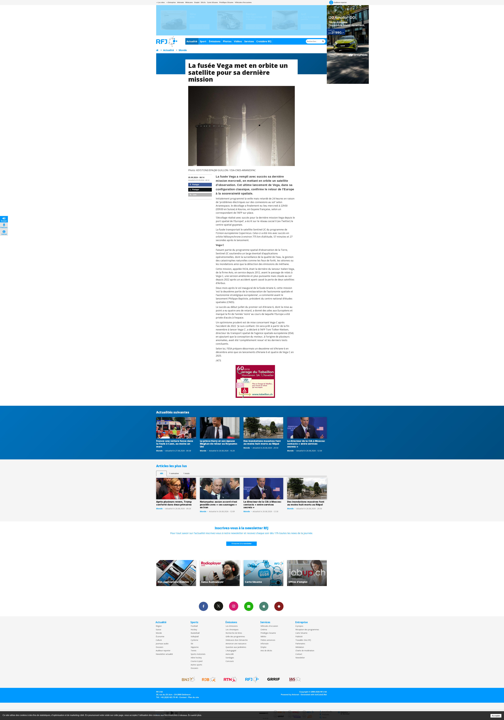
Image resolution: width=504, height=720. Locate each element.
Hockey (194, 630)
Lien (194, 195)
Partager (195, 185)
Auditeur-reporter (340, 2)
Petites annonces (268, 640)
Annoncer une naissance (236, 644)
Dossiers (159, 647)
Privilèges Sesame (268, 633)
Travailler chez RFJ (303, 640)
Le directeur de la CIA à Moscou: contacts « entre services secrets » (306, 443)
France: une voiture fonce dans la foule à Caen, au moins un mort (174, 443)
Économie (160, 636)
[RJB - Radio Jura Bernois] (209, 679)
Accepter (496, 716)
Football (194, 626)
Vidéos (238, 41)
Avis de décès (266, 651)
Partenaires (300, 644)
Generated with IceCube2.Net (314, 694)
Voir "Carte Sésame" (176, 573)
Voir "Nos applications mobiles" (263, 573)
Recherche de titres (234, 633)
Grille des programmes (235, 636)
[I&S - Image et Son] (295, 679)
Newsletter (300, 658)
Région (159, 626)
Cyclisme (194, 640)
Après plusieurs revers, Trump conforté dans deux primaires (174, 503)
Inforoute (180, 2)
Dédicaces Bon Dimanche (237, 640)
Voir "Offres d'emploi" (220, 573)
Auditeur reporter (163, 651)
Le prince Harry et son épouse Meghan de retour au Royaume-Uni (219, 443)
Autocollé (230, 654)
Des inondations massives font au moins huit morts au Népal (262, 442)
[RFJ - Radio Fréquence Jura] (252, 679)
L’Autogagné (231, 651)
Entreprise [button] (171, 2)
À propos (299, 626)
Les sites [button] (161, 2)
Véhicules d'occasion (269, 626)
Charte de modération (304, 651)
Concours (230, 661)
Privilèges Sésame (226, 2)
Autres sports (196, 665)
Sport (203, 41)
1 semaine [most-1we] (174, 473)
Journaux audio (162, 644)
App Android (279, 606)
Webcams (189, 2)
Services (249, 41)
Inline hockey (196, 658)
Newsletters (248, 606)
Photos (227, 41)
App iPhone (263, 606)
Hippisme (195, 647)
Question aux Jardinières (236, 647)
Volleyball (195, 636)
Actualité (192, 41)
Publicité (299, 636)
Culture (159, 640)
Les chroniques (232, 630)
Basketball (195, 633)
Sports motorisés (198, 654)
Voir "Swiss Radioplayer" (307, 573)
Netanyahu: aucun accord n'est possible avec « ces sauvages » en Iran (218, 504)
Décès (203, 2)
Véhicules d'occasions (243, 2)
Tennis (193, 651)
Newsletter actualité (164, 654)
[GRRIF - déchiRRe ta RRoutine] (273, 679)
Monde (183, 50)
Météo (263, 636)
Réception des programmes (307, 630)
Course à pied (196, 661)
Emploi (196, 2)
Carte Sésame (212, 2)
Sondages (230, 658)
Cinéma (264, 630)
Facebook (203, 606)
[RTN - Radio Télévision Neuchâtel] (230, 679)
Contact (298, 654)
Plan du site (193, 697)
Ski (192, 644)
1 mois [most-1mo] (186, 473)
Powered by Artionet (290, 694)
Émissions (214, 41)
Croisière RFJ (263, 41)
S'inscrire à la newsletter (241, 544)
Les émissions (232, 626)
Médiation (299, 647)
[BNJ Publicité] (187, 679)
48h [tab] (161, 473)
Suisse (158, 630)
